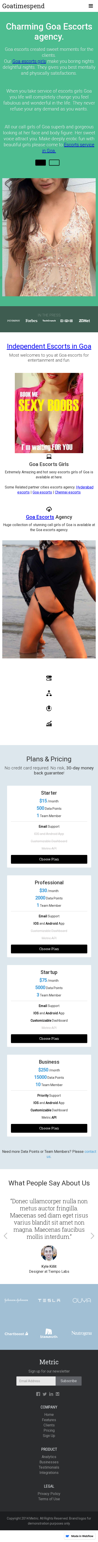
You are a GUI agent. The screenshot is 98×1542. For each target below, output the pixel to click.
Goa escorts (42, 492)
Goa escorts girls (29, 61)
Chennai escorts (68, 492)
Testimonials (49, 1467)
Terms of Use (49, 1499)
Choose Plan (49, 859)
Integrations (49, 1472)
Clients (49, 1425)
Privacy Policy (49, 1494)
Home (49, 1414)
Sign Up (49, 1436)
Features (49, 1420)
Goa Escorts (40, 517)
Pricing (49, 1430)
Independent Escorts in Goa (49, 346)
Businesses (49, 1462)
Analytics (49, 1457)
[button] (90, 6)
